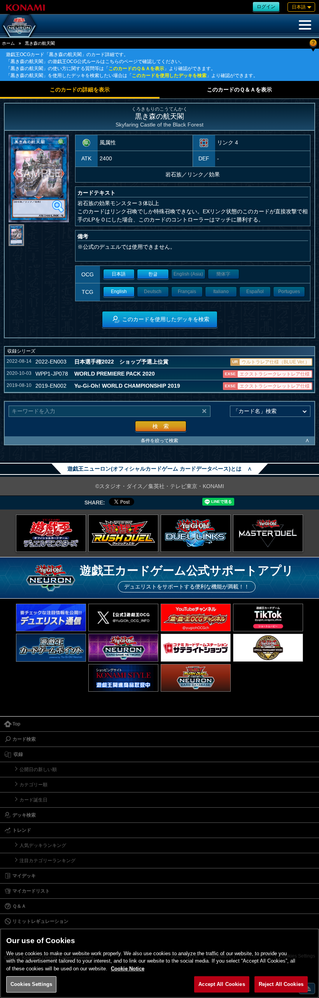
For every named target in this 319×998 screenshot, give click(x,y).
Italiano (221, 291)
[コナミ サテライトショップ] (196, 647)
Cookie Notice (127, 969)
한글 (153, 274)
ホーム (8, 43)
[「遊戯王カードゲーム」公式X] (123, 617)
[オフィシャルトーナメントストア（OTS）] (268, 647)
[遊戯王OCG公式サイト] (51, 533)
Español (255, 291)
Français (187, 291)
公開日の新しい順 (38, 769)
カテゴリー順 (33, 784)
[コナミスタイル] (123, 678)
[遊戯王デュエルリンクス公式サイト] (196, 533)
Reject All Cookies (281, 984)
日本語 (119, 274)
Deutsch (152, 291)
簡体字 (223, 274)
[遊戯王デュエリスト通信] (51, 617)
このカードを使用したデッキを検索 (169, 75)
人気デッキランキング (42, 845)
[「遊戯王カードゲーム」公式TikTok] (268, 617)
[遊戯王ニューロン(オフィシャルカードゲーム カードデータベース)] (19, 25)
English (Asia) (188, 274)
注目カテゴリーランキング (47, 860)
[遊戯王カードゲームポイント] (51, 647)
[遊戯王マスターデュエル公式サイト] (268, 533)
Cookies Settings (31, 984)
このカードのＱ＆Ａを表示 (136, 68)
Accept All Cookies (221, 984)
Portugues (289, 291)
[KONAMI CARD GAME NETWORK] (123, 647)
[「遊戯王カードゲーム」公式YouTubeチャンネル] (196, 617)
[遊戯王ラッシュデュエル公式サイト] (123, 533)
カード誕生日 (33, 800)
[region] (159, 963)
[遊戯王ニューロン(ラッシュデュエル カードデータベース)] (196, 678)
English (119, 291)
